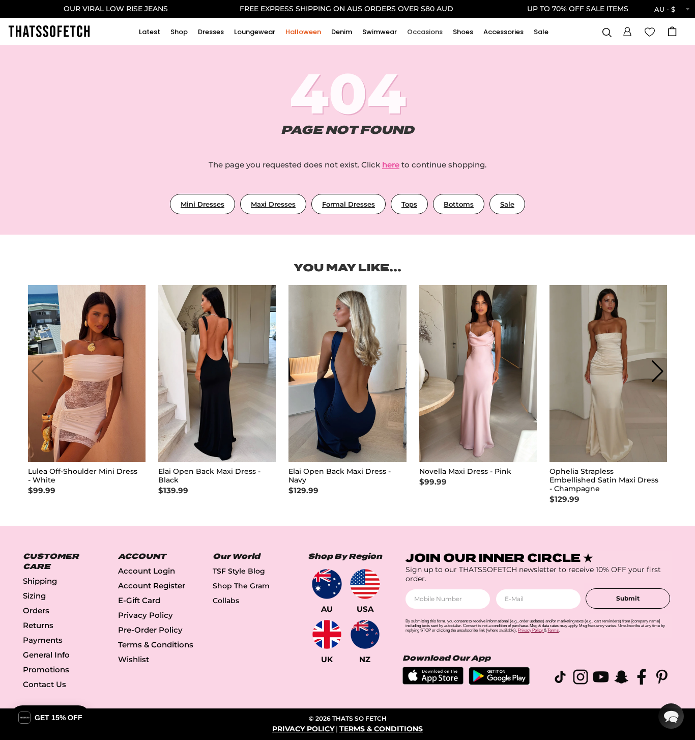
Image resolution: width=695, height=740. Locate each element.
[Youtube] (601, 679)
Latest (149, 32)
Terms (553, 630)
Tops (409, 204)
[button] (627, 30)
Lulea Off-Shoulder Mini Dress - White (82, 476)
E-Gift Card (139, 600)
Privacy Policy (145, 615)
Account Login (146, 571)
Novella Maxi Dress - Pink (465, 471)
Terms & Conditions (155, 644)
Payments (43, 640)
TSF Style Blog (239, 571)
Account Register (151, 585)
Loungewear (254, 32)
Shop (179, 32)
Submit (628, 598)
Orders (36, 610)
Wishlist (133, 659)
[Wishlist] (650, 31)
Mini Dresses (202, 204)
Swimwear (379, 32)
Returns (38, 625)
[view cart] (672, 31)
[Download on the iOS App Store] (433, 682)
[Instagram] (580, 679)
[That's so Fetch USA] (365, 584)
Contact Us (44, 684)
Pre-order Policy (150, 630)
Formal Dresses (348, 204)
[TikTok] (560, 679)
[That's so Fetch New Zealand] (365, 634)
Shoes (463, 32)
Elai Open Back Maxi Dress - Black (209, 476)
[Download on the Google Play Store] (499, 682)
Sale (541, 32)
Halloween (303, 32)
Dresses (211, 32)
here (390, 164)
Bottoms (459, 204)
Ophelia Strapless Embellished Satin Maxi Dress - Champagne (603, 480)
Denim (341, 32)
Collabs (226, 600)
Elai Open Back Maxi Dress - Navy (339, 476)
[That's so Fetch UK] (327, 634)
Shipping (40, 581)
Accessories (503, 32)
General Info (46, 655)
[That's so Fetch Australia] (327, 584)
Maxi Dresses (273, 204)
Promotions (46, 669)
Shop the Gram (241, 585)
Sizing (34, 596)
